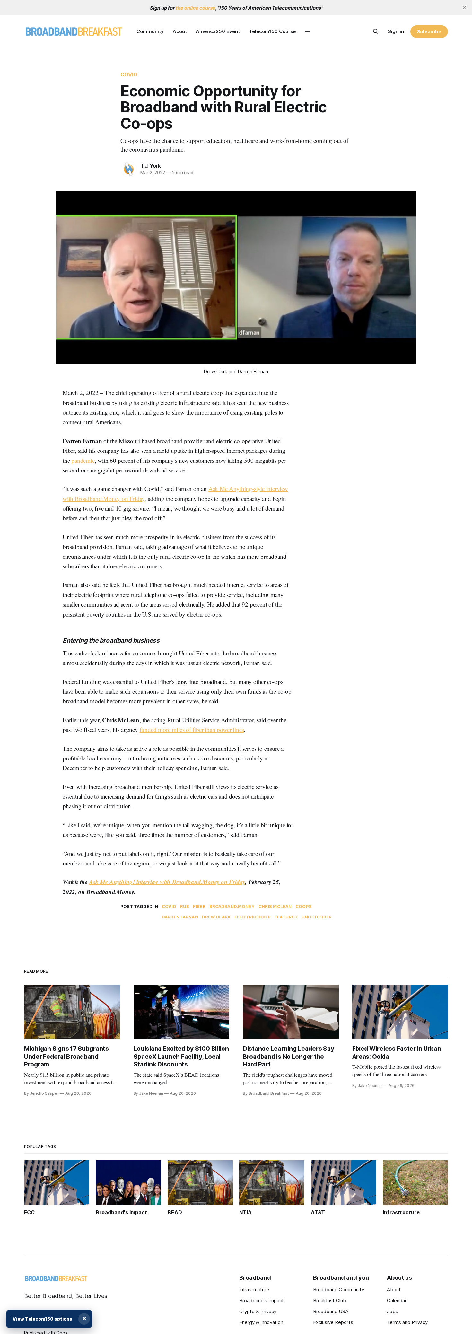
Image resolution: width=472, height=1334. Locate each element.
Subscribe (429, 32)
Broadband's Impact (261, 1300)
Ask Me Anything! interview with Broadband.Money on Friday (167, 881)
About (180, 31)
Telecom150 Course (272, 31)
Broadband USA (330, 1311)
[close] (464, 8)
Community (150, 31)
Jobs (392, 1311)
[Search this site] (376, 31)
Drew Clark (216, 916)
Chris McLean (275, 906)
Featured (286, 916)
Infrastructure (254, 1289)
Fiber (199, 906)
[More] (308, 31)
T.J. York (150, 165)
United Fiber (317, 916)
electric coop (252, 916)
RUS (184, 906)
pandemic (82, 460)
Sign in (396, 31)
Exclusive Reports (333, 1322)
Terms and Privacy (407, 1322)
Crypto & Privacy (257, 1311)
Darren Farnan (180, 916)
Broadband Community (338, 1289)
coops (303, 906)
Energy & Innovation (261, 1322)
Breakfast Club (329, 1300)
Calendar (396, 1300)
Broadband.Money (232, 906)
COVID (128, 74)
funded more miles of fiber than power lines (192, 729)
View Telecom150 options (42, 1318)
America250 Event (218, 31)
